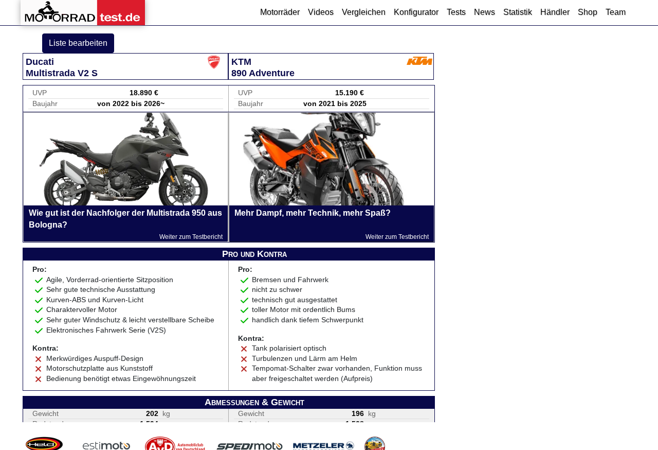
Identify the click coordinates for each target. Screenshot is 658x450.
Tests (456, 12)
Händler (555, 12)
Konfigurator (416, 12)
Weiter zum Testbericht (191, 236)
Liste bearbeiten (78, 43)
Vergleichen (364, 12)
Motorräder (280, 12)
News (484, 12)
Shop (587, 12)
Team (616, 12)
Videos (321, 12)
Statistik (517, 12)
